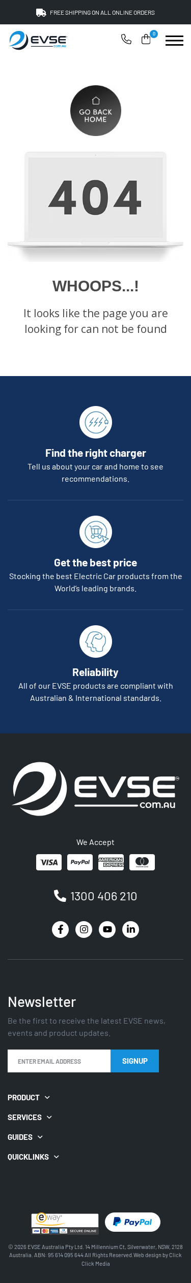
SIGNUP (135, 1060)
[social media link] (60, 929)
